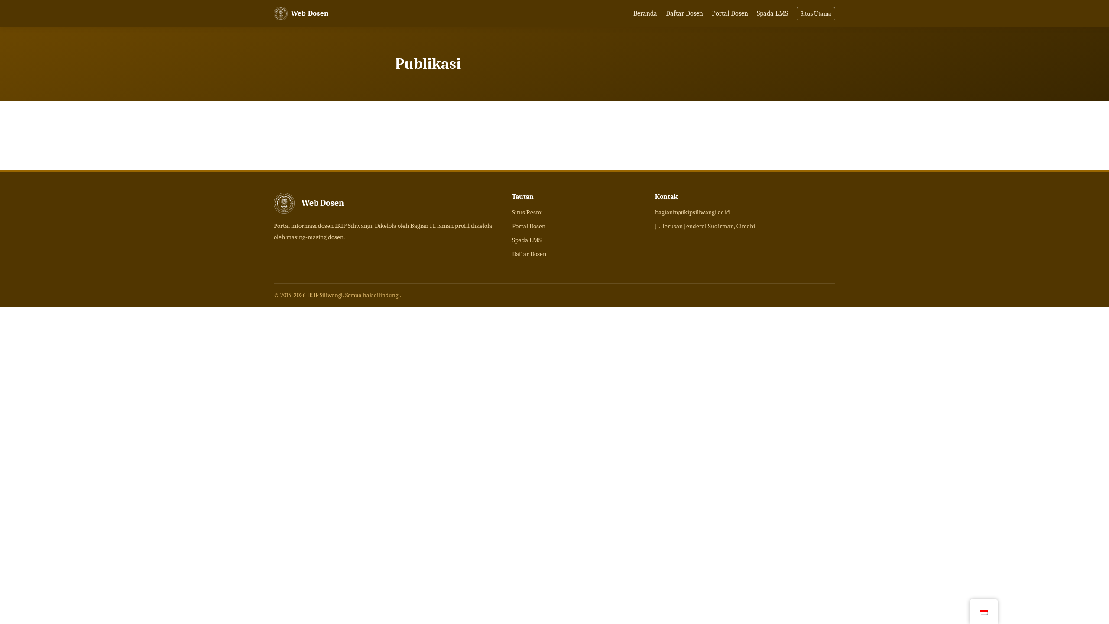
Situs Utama (816, 13)
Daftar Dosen (684, 13)
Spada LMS (772, 13)
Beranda (645, 13)
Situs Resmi (527, 212)
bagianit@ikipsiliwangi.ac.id (692, 212)
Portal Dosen (730, 13)
